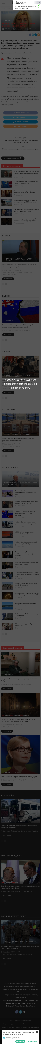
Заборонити (32, 1041)
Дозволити (20, 1041)
